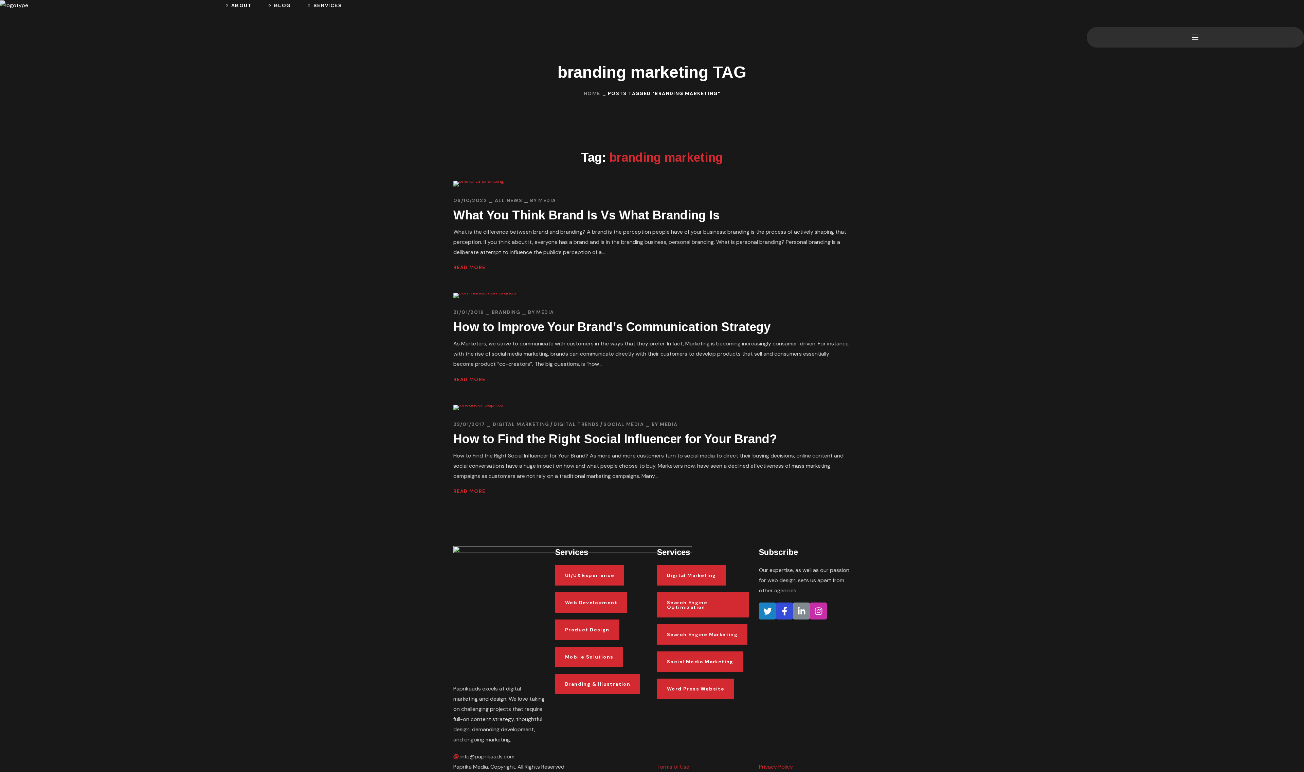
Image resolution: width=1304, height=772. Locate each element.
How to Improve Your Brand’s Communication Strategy (612, 327)
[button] (1089, 13)
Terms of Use (673, 766)
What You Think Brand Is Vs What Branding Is (586, 215)
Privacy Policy (776, 766)
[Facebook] (784, 611)
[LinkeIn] (801, 611)
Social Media (623, 424)
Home (592, 93)
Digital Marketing (521, 424)
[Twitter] (767, 611)
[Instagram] (818, 611)
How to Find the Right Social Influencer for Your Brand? (615, 439)
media (547, 200)
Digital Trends (576, 424)
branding (506, 312)
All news (508, 200)
